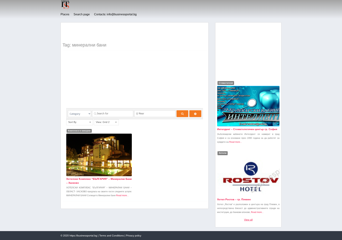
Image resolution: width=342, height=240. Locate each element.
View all (248, 219)
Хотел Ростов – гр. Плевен (234, 199)
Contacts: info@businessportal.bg (115, 14)
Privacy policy (133, 235)
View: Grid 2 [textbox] (103, 122)
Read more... (122, 195)
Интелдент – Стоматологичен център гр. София (247, 129)
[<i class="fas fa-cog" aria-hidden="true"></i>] (195, 113)
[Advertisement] (127, 32)
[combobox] (79, 122)
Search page (82, 14)
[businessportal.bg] (65, 8)
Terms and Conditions (111, 235)
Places (65, 14)
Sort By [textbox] (72, 122)
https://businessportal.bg (83, 235)
